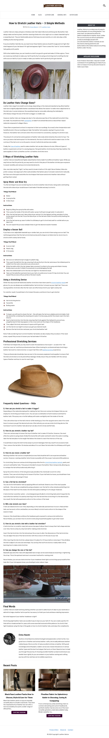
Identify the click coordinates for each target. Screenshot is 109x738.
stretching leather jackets (53, 462)
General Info (61, 15)
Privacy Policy (53, 730)
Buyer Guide (74, 15)
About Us (63, 730)
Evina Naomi (34, 27)
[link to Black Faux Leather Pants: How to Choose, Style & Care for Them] (19, 680)
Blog (40, 15)
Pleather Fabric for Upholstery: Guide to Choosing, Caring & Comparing (54, 697)
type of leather (15, 146)
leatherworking (48, 350)
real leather (28, 120)
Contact (70, 730)
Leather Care (49, 15)
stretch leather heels (58, 282)
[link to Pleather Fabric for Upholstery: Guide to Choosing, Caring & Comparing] (54, 680)
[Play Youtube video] (36, 584)
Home (33, 15)
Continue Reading (19, 712)
